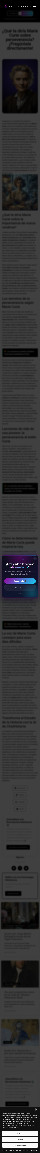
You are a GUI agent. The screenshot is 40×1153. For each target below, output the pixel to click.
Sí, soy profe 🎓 (20, 581)
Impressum (34, 1150)
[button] (37, 1109)
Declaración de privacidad (22, 1150)
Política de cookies (8, 1150)
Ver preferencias (20, 1145)
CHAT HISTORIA (20, 7)
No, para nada (20, 588)
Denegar (20, 1139)
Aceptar (20, 1133)
